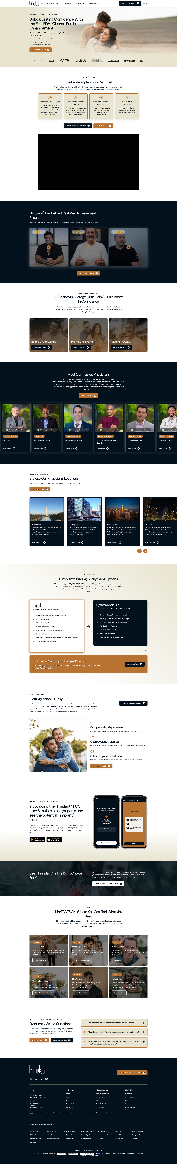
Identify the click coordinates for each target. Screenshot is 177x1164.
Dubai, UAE (50, 1135)
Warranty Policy (83, 1155)
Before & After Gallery (102, 1104)
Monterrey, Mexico (35, 1138)
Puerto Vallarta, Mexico (105, 1135)
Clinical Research (101, 1097)
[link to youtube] (46, 1078)
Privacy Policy (62, 1153)
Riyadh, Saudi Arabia (53, 1138)
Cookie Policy (73, 1153)
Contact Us (69, 1107)
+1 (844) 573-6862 (36, 1095)
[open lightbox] (49, 247)
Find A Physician (93, 3)
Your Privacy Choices (105, 1153)
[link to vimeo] (41, 1078)
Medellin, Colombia (86, 1138)
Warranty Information (102, 1093)
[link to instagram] (31, 1078)
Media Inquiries (130, 1107)
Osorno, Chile (119, 1131)
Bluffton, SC (33, 1135)
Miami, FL (135, 1138)
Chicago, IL (101, 1138)
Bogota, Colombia (137, 1131)
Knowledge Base (130, 1097)
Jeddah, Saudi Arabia (87, 1131)
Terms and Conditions (87, 1153)
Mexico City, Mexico (87, 1135)
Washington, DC (68, 1138)
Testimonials (100, 1107)
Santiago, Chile (68, 1135)
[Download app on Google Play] (37, 839)
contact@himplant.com (38, 1097)
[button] (55, 3)
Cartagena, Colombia (138, 1135)
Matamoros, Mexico (70, 1131)
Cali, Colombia (102, 1131)
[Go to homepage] (34, 3)
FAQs (126, 1100)
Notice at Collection (119, 1153)
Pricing (68, 1100)
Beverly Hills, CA (34, 1142)
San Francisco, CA (35, 1131)
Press (97, 1100)
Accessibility (131, 1153)
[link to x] (36, 1078)
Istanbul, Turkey (119, 1135)
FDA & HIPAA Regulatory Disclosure (44, 1153)
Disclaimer (140, 1153)
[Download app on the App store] (54, 839)
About (68, 1097)
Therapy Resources (131, 1104)
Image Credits (94, 1155)
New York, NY (119, 1138)
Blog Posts (128, 1093)
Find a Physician (71, 1104)
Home (43, 3)
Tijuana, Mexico (51, 1131)
